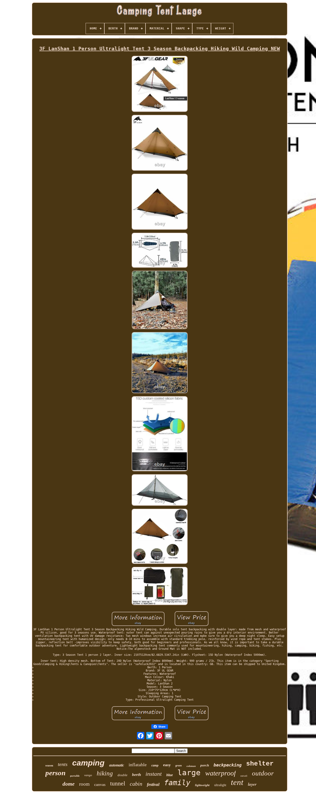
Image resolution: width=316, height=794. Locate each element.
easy (167, 765)
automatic (116, 765)
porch (204, 765)
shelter (260, 763)
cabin (136, 784)
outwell (243, 776)
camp (154, 765)
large (189, 772)
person (55, 773)
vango (88, 775)
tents (63, 764)
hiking (105, 773)
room (84, 784)
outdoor (263, 773)
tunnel (117, 783)
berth (136, 774)
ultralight (220, 785)
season (49, 765)
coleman (191, 766)
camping (88, 762)
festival (153, 784)
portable (75, 775)
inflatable (138, 764)
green (178, 765)
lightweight (202, 785)
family (177, 782)
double (122, 775)
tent (237, 782)
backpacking (228, 764)
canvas (99, 784)
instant (154, 774)
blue (169, 775)
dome (68, 784)
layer (252, 784)
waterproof (220, 773)
